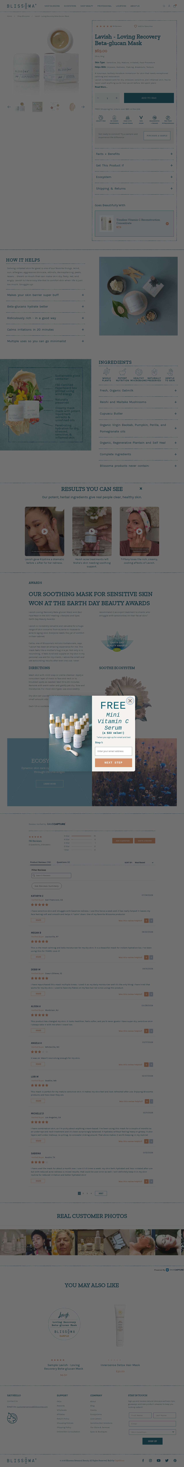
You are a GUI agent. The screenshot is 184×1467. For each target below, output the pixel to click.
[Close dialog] (130, 700)
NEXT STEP (114, 762)
